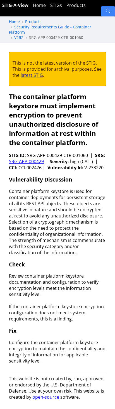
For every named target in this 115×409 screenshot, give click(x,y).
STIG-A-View (15, 5)
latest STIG (32, 75)
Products (76, 5)
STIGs (56, 5)
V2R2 (18, 37)
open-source (45, 397)
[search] (108, 11)
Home (39, 5)
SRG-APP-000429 (26, 161)
